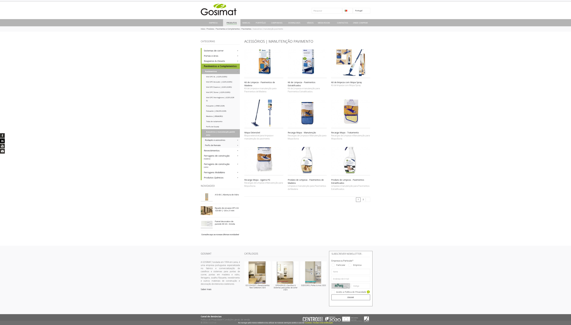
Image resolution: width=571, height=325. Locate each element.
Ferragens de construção (217, 157)
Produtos (210, 29)
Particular (340, 265)
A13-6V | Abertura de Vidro (227, 194)
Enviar (351, 297)
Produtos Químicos (213, 177)
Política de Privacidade (211, 319)
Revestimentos (212, 150)
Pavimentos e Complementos (228, 29)
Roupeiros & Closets (214, 60)
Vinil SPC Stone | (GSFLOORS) (218, 92)
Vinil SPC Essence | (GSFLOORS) (219, 87)
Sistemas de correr (214, 50)
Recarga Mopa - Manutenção (302, 132)
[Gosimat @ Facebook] (2, 135)
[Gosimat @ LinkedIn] (2, 140)
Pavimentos (246, 29)
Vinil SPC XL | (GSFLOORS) (216, 77)
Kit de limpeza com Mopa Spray (346, 82)
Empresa (357, 265)
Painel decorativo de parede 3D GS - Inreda (225, 222)
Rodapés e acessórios (215, 140)
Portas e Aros (211, 55)
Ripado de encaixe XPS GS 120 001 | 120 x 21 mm (227, 209)
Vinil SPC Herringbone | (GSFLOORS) (220, 99)
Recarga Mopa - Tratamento (345, 132)
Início (203, 29)
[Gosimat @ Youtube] (2, 146)
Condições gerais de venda (237, 319)
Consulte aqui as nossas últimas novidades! (220, 234)
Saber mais (206, 289)
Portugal (359, 10)
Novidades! (208, 185)
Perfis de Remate (213, 145)
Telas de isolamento (214, 121)
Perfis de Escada (212, 126)
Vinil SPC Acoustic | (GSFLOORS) (219, 82)
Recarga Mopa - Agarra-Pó (257, 179)
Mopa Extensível (252, 132)
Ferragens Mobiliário (214, 172)
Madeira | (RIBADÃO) (214, 116)
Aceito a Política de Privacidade (351, 292)
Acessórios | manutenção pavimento (220, 133)
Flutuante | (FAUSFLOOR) (216, 111)
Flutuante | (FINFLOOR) (215, 106)
